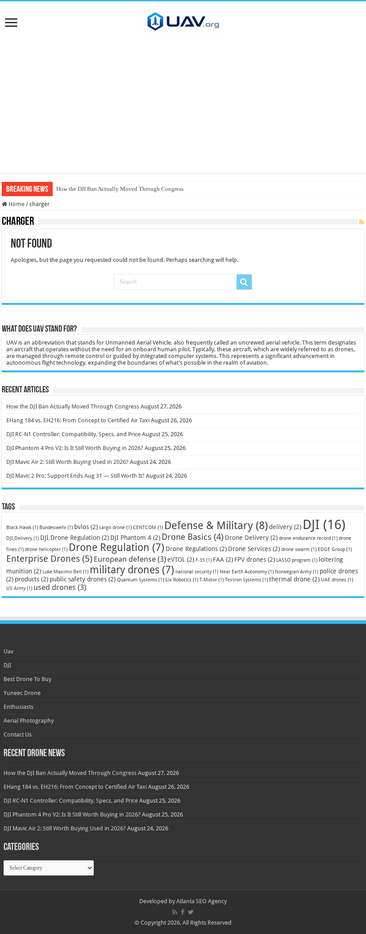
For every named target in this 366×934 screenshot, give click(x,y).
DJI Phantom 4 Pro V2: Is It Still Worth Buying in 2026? (74, 448)
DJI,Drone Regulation (74, 537)
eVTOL (180, 559)
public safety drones (83, 579)
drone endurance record (308, 538)
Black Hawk (22, 527)
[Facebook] (182, 912)
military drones (132, 570)
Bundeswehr (56, 527)
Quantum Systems (140, 580)
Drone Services (254, 548)
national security (196, 572)
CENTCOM (148, 527)
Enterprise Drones (49, 558)
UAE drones (337, 580)
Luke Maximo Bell (65, 572)
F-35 (203, 560)
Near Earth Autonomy (247, 572)
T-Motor (212, 580)
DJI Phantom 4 (135, 537)
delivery (285, 526)
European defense (130, 559)
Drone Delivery (251, 537)
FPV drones (254, 559)
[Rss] (174, 912)
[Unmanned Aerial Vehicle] (183, 21)
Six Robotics (181, 580)
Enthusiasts (18, 706)
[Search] (244, 282)
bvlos (86, 526)
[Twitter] (191, 912)
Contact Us (18, 734)
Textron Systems (246, 580)
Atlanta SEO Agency (201, 901)
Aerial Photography (29, 720)
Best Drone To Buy (27, 679)
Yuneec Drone (22, 693)
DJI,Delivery (22, 538)
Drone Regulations (196, 548)
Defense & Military (216, 525)
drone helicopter (46, 549)
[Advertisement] (183, 110)
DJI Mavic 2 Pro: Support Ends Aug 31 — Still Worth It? (75, 475)
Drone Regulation (116, 547)
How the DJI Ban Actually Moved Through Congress (119, 188)
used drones (59, 587)
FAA (223, 559)
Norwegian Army (296, 572)
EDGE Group (335, 549)
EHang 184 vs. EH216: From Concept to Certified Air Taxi (78, 420)
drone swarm (298, 549)
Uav (8, 651)
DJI (324, 524)
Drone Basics (193, 537)
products (31, 579)
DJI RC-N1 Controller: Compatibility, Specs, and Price (73, 434)
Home (16, 204)
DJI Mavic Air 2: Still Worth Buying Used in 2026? (67, 462)
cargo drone (115, 527)
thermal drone (294, 579)
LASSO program (296, 560)
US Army (19, 588)
